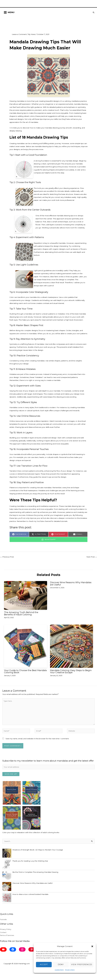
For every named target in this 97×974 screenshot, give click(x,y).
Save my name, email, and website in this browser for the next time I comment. (37, 739)
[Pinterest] (31, 949)
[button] (92, 946)
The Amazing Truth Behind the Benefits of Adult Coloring (21, 613)
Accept (44, 964)
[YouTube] (3, 949)
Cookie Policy (59, 970)
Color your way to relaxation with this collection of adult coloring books (30, 832)
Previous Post (7, 557)
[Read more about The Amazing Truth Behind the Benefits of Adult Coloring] (25, 595)
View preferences (81, 964)
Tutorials (3, 919)
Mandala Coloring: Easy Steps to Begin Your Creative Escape (71, 671)
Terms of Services (7, 935)
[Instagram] (22, 949)
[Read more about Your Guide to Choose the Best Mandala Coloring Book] (25, 646)
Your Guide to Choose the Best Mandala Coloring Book (25, 671)
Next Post (91, 557)
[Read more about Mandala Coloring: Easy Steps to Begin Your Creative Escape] (71, 646)
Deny (61, 964)
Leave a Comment (19, 34)
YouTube (40, 521)
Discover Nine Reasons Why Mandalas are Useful (70, 583)
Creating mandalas (16, 143)
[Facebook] (12, 949)
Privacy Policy (70, 970)
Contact (3, 932)
